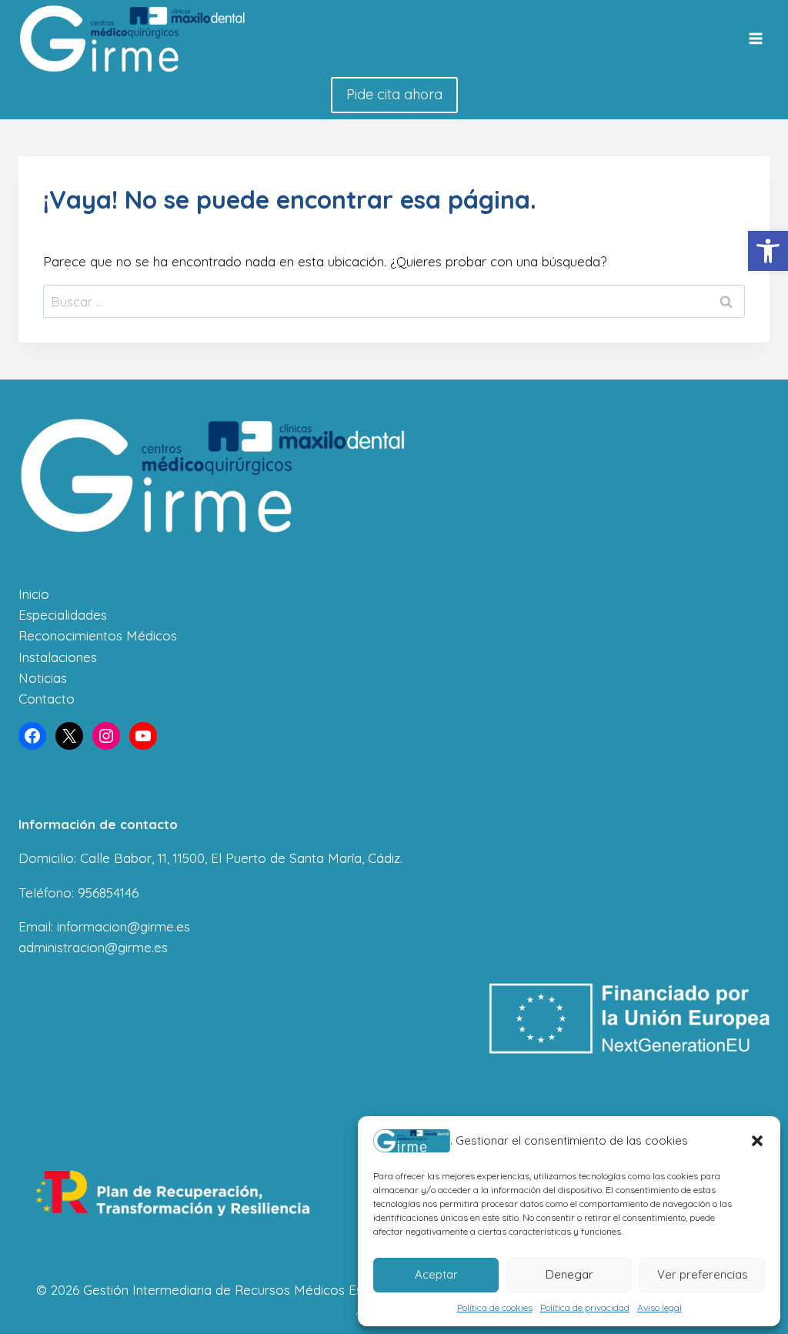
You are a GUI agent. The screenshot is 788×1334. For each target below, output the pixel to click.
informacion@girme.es (123, 926)
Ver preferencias (702, 1274)
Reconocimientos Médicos (97, 635)
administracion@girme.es (93, 947)
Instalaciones (57, 657)
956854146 (108, 892)
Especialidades (62, 615)
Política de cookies (495, 1307)
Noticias (42, 678)
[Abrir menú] (755, 39)
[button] (768, 251)
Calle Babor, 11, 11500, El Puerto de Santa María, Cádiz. (241, 858)
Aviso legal (659, 1307)
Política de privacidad (584, 1307)
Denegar (569, 1274)
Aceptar (436, 1274)
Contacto (46, 698)
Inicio (33, 594)
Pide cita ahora (394, 94)
